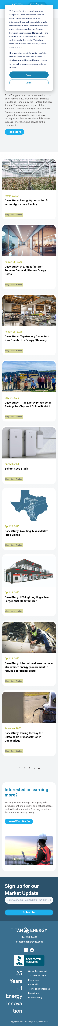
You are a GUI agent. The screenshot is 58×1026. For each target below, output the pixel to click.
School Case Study (16, 468)
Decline (29, 82)
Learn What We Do (19, 821)
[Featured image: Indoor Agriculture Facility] (29, 189)
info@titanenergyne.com (29, 941)
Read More (14, 131)
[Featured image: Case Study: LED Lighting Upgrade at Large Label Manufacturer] (29, 586)
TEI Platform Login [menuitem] (37, 976)
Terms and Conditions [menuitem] (39, 989)
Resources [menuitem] (33, 980)
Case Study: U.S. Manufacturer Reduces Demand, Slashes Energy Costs (25, 270)
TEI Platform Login (37, 4)
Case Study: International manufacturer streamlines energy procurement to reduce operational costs (29, 667)
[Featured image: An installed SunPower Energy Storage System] (29, 457)
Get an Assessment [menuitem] (37, 971)
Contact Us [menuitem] (33, 984)
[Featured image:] (29, 255)
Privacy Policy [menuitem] (35, 997)
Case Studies (16, 215)
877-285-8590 (20, 4)
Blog (7, 215)
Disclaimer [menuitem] (33, 993)
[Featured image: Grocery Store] (29, 325)
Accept (29, 75)
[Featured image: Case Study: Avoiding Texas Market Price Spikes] (29, 520)
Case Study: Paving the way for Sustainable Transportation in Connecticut (24, 737)
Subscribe (29, 912)
